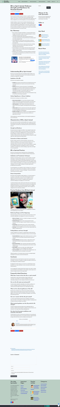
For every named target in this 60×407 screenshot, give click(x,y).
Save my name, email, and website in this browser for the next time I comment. (22, 373)
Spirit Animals (13, 348)
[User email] (11, 328)
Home (19, 1)
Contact (22, 387)
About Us (53, 1)
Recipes (49, 1)
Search (40, 5)
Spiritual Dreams (43, 390)
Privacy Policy (23, 390)
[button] (58, 2)
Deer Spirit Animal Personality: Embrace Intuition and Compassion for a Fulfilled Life (23, 349)
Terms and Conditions (24, 391)
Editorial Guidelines (24, 388)
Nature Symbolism (42, 1)
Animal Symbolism (33, 1)
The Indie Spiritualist (24, 393)
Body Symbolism (24, 1)
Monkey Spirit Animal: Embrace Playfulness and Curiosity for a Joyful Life (21, 350)
